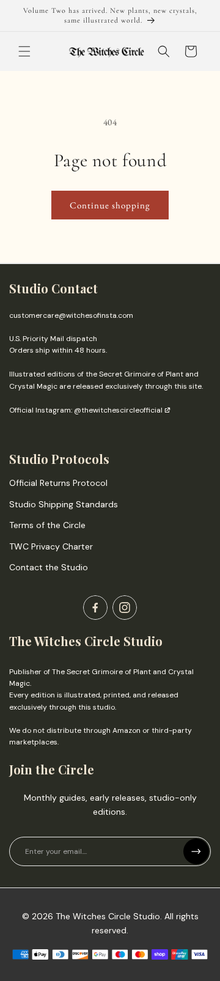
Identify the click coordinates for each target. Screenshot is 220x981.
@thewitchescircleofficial (118, 410)
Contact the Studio (48, 567)
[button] (24, 51)
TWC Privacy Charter (51, 546)
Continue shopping (110, 205)
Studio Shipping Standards (63, 504)
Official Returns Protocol (58, 482)
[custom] (95, 607)
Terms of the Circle (47, 525)
